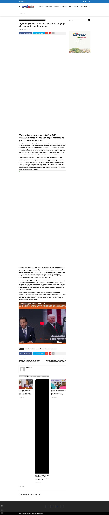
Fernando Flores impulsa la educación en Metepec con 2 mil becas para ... (55, 360)
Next (23, 486)
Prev (20, 486)
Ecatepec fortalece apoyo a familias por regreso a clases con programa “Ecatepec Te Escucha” (58, 392)
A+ (2, 506)
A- (2, 513)
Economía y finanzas (35, 20)
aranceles (20, 20)
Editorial (41, 6)
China (24, 20)
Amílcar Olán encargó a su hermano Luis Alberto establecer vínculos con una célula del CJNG (42, 477)
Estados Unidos (42, 20)
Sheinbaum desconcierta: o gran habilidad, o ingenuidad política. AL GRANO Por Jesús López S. (25, 392)
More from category (43, 376)
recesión (54, 348)
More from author (32, 376)
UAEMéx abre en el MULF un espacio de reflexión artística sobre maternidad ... (29, 360)
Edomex (64, 6)
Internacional (22, 13)
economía (47, 348)
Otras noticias (84, 6)
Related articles (23, 376)
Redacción (21, 29)
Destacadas (56, 6)
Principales (48, 6)
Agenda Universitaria (73, 6)
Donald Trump (40, 348)
